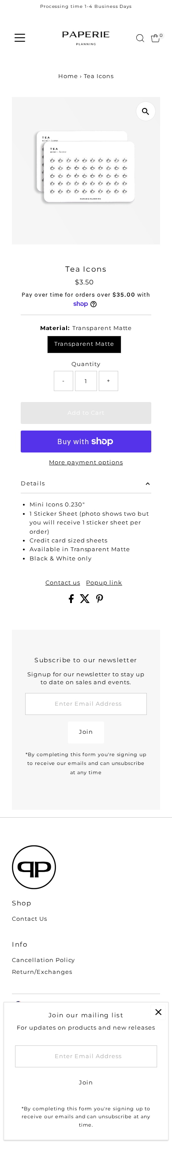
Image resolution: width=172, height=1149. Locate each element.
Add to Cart (86, 412)
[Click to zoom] (146, 111)
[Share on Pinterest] (99, 601)
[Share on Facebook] (72, 601)
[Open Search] (140, 38)
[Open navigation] (20, 38)
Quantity (86, 364)
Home (68, 75)
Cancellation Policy (43, 960)
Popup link (104, 583)
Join (86, 732)
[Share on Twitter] (86, 601)
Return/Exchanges (42, 972)
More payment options (86, 462)
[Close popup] (158, 1012)
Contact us (62, 583)
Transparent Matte (84, 344)
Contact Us (29, 919)
